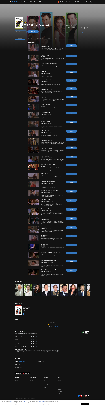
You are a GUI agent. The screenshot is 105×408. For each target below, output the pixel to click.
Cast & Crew (30, 38)
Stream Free (17, 385)
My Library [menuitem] (45, 1)
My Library (31, 380)
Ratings (49, 38)
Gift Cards (45, 387)
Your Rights (24, 402)
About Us (59, 380)
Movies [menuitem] (35, 1)
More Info (57, 38)
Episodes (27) (20, 38)
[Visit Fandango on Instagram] (86, 396)
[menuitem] (77, 2)
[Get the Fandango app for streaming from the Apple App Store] (18, 373)
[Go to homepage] (14, 2)
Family (45, 382)
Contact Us (60, 387)
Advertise (59, 389)
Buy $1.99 (71, 45)
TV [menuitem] (40, 1)
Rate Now (56, 326)
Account (31, 382)
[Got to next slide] (89, 291)
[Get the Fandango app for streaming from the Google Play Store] (26, 373)
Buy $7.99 (34, 31)
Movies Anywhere (47, 385)
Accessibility (60, 391)
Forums (59, 385)
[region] (52, 404)
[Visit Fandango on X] (84, 396)
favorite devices (79, 32)
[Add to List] (23, 314)
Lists (44, 380)
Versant (11, 401)
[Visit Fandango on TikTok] (88, 396)
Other (24, 361)
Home (16, 380)
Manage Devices (33, 385)
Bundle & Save (40, 38)
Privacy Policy (41, 401)
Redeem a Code (33, 387)
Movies (16, 382)
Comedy (20, 361)
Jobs (59, 393)
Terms (24, 401)
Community (49, 326)
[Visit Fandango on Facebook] (79, 396)
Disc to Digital (46, 384)
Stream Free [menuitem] (23, 1)
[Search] (94, 2)
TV (15, 384)
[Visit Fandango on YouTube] (81, 396)
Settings (31, 384)
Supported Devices (61, 382)
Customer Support (61, 384)
